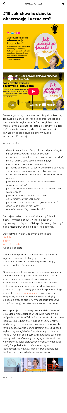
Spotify (6, 240)
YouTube (7, 237)
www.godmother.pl (26, 293)
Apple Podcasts (11, 244)
